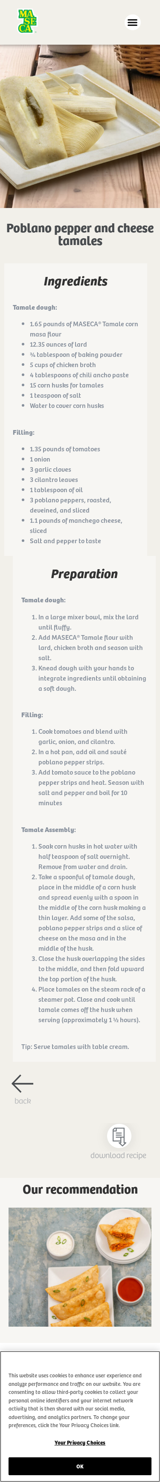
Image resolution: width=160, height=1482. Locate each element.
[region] (80, 1416)
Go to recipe (80, 1275)
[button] (133, 22)
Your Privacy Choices (80, 1442)
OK (80, 1466)
